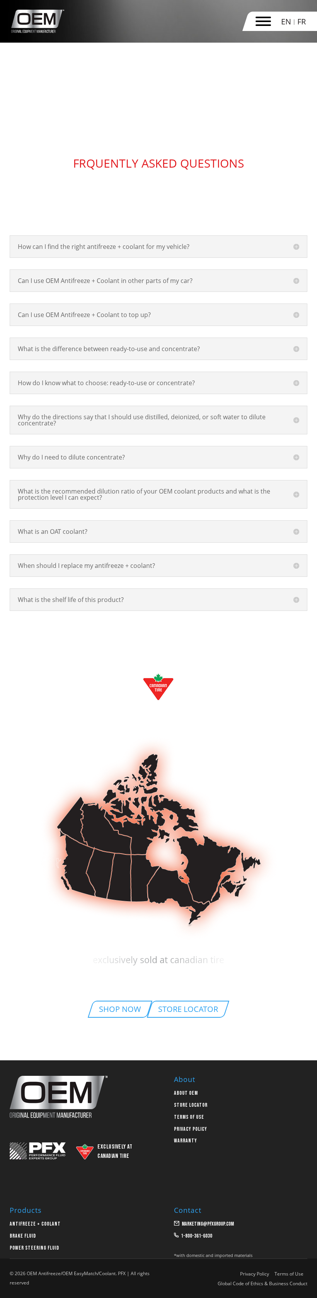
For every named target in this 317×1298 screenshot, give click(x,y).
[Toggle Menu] (263, 21)
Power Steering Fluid (34, 1248)
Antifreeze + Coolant (35, 1224)
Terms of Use (189, 1117)
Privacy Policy (190, 1129)
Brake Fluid (23, 1236)
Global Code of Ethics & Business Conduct (262, 1283)
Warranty (185, 1140)
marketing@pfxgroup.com (208, 1224)
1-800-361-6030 (196, 1236)
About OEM (186, 1093)
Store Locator (191, 1105)
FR (301, 21)
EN (286, 21)
